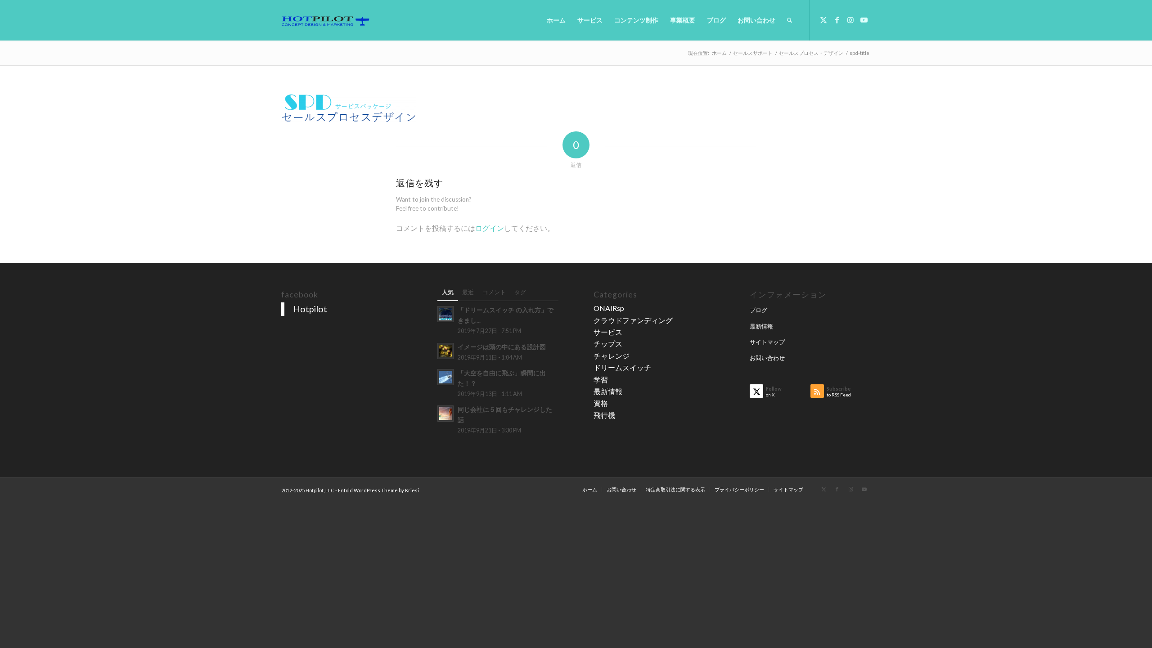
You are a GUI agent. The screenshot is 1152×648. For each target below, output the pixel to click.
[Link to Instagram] (850, 20)
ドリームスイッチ (622, 367)
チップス (608, 343)
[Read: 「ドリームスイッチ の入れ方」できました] (445, 314)
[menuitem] (556, 20)
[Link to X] (823, 20)
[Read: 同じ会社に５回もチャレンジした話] (445, 413)
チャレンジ (612, 355)
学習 (601, 379)
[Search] (789, 20)
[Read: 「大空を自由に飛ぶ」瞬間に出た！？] (445, 377)
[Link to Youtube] (864, 20)
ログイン (489, 228)
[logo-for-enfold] (325, 20)
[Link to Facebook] (837, 20)
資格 (601, 403)
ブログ (758, 310)
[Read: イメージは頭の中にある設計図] (445, 351)
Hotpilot (310, 308)
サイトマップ (767, 342)
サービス (608, 332)
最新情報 (608, 391)
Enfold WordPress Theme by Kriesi (378, 490)
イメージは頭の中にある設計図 (502, 347)
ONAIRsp (609, 308)
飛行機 (604, 415)
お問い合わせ (767, 357)
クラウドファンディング (633, 320)
